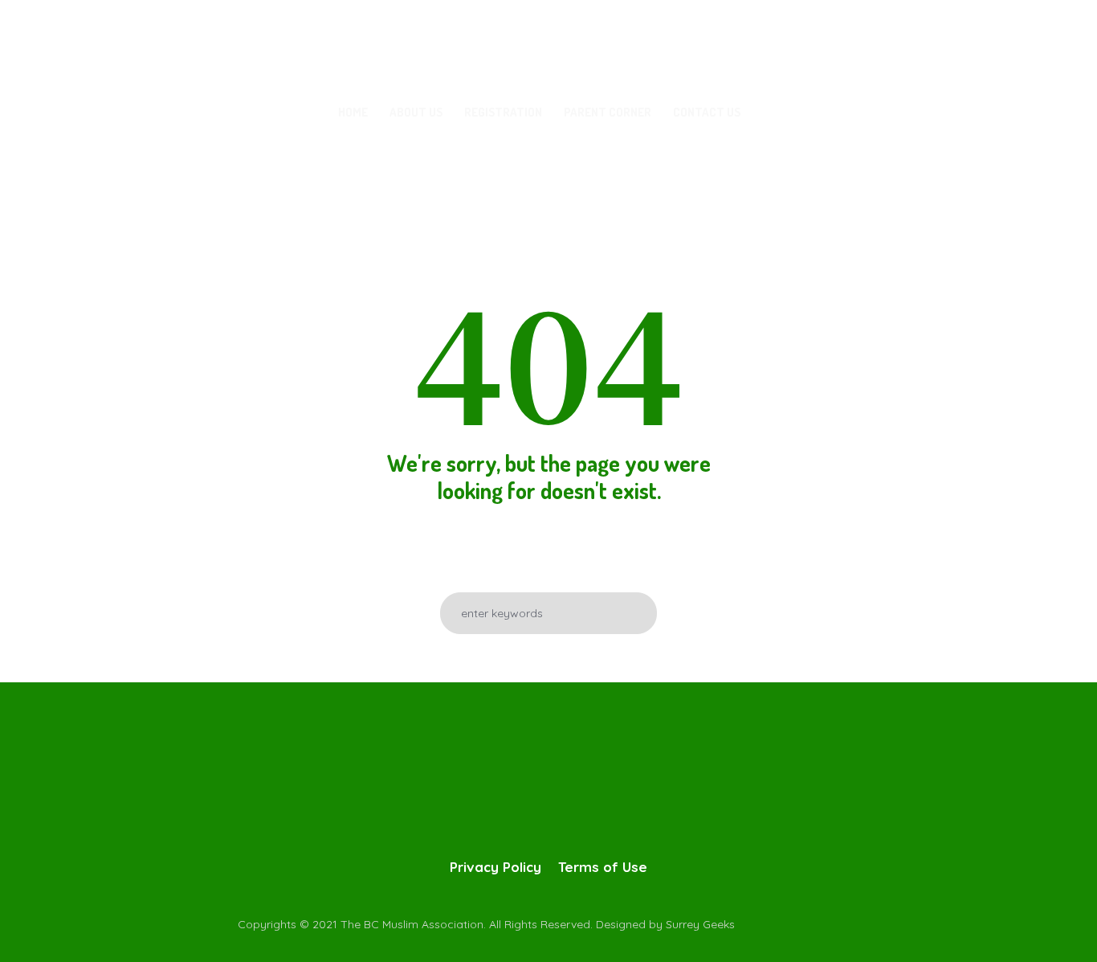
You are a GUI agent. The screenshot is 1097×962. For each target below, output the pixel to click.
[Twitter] (846, 923)
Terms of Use (602, 866)
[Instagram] (878, 923)
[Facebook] (813, 923)
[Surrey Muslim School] (548, 778)
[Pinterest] (910, 923)
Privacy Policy (495, 866)
